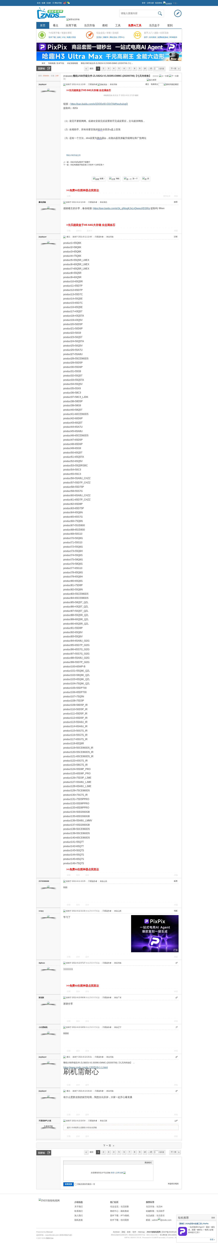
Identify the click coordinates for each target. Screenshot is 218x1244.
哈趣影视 (150, 1211)
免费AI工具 (134, 25)
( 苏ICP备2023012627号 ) (171, 1232)
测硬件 (106, 37)
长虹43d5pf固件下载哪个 (80, 162)
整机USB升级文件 (73, 155)
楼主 (147, 84)
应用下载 (71, 25)
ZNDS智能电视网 (37, 63)
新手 (146, 37)
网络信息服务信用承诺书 (119, 1235)
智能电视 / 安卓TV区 (56, 63)
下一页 (173, 68)
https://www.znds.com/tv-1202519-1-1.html (85, 1067)
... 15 (150, 68)
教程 (105, 25)
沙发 (176, 237)
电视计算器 (71, 37)
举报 (176, 196)
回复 (69, 196)
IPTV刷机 (125, 1215)
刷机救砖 (125, 1211)
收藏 (43, 3)
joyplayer (43, 84)
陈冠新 (41, 998)
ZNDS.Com (49, 1238)
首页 (38, 3)
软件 (100, 129)
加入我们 (78, 1215)
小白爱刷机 (43, 1027)
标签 (129, 1232)
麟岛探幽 (42, 202)
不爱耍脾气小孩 (45, 1121)
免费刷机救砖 (163, 37)
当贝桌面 (150, 1215)
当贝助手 (160, 1211)
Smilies (87, 1162)
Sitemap (141, 1232)
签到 (170, 25)
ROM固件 (173, 37)
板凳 (176, 881)
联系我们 (78, 1211)
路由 (99, 138)
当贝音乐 (160, 1215)
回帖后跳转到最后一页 (86, 1184)
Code (83, 1162)
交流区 (99, 37)
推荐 (176, 202)
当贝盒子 (154, 25)
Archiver (116, 1232)
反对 (89, 231)
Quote (79, 1162)
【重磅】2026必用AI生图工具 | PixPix (193, 1224)
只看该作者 (92, 84)
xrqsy (41, 911)
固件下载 (114, 1215)
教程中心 (114, 1211)
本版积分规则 (173, 1184)
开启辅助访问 (140, 2)
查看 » (212, 1240)
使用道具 (166, 196)
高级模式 (148, 1163)
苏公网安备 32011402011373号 (171, 1235)
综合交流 (114, 1206)
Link (76, 1162)
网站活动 (113, 37)
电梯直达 (154, 84)
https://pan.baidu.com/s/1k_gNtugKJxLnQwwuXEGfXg (121, 208)
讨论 (64, 37)
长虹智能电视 (72, 63)
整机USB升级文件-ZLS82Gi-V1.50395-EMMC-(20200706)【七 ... (107, 63)
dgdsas (42, 963)
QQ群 (48, 3)
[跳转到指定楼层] (171, 84)
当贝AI (159, 1206)
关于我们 (78, 1206)
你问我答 (153, 37)
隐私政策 (78, 1220)
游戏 (59, 37)
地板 (176, 911)
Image (72, 1162)
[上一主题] (164, 76)
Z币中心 (121, 37)
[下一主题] (174, 76)
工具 (118, 25)
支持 (78, 231)
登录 (143, 3)
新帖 (123, 1232)
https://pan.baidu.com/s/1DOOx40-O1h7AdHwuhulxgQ (99, 104)
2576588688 (44, 881)
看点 (55, 25)
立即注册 (150, 3)
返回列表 (91, 69)
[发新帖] (43, 68)
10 (145, 68)
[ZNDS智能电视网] (51, 19)
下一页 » (109, 1145)
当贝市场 (89, 25)
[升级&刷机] (68, 76)
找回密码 (158, 3)
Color (68, 1162)
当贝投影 (125, 1206)
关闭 (213, 1218)
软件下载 (52, 37)
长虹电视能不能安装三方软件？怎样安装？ (87, 165)
